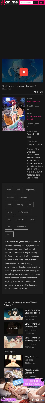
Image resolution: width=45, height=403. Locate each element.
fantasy (20, 204)
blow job (10, 197)
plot (8, 219)
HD (30, 204)
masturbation (23, 212)
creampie (23, 197)
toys (8, 227)
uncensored (21, 227)
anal (18, 189)
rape (32, 219)
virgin (9, 234)
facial (9, 204)
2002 (9, 189)
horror (9, 212)
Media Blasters (33, 101)
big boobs (30, 189)
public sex (20, 219)
